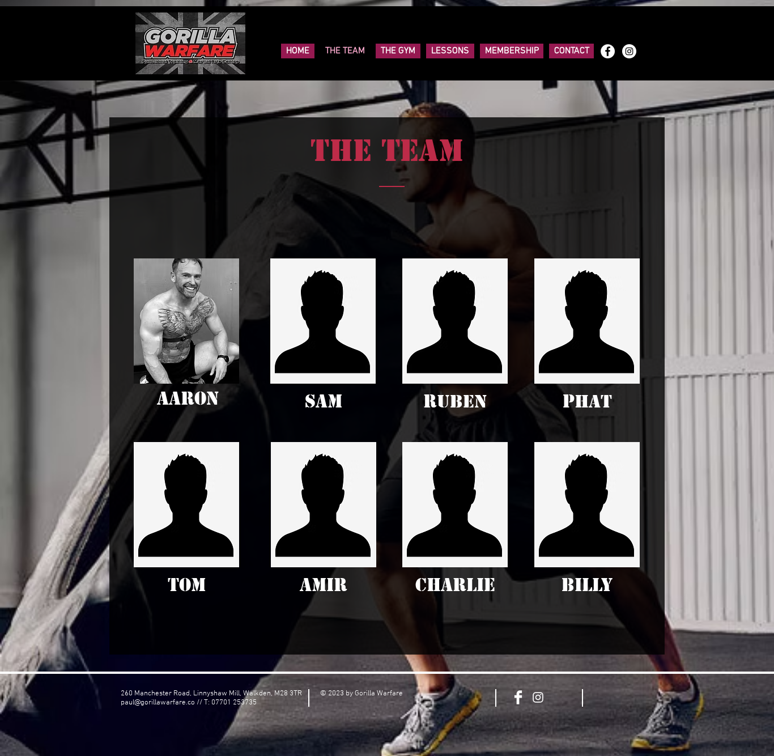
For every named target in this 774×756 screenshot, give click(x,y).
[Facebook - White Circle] (608, 51)
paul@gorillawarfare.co (158, 702)
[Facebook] (518, 697)
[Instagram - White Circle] (629, 51)
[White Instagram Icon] (538, 697)
